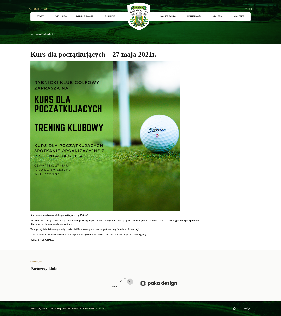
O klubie (60, 16)
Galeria (217, 16)
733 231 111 (45, 9)
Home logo (138, 16)
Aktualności (194, 16)
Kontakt (239, 16)
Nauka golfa (168, 16)
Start (40, 16)
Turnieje (110, 16)
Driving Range (84, 16)
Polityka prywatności (39, 309)
